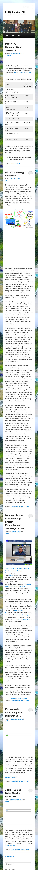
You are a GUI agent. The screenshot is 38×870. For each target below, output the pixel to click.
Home (7, 35)
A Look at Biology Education (14, 174)
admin (7, 181)
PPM (13, 35)
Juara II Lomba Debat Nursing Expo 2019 (13, 793)
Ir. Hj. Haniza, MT (15, 12)
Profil (19, 35)
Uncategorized (15, 164)
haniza (9, 55)
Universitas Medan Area (17, 586)
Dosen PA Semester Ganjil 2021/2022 (13, 47)
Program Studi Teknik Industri (14, 568)
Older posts (9, 856)
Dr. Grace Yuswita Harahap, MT (21, 619)
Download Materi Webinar (19, 699)
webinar (11, 575)
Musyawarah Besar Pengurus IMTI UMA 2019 (13, 712)
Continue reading (11, 777)
